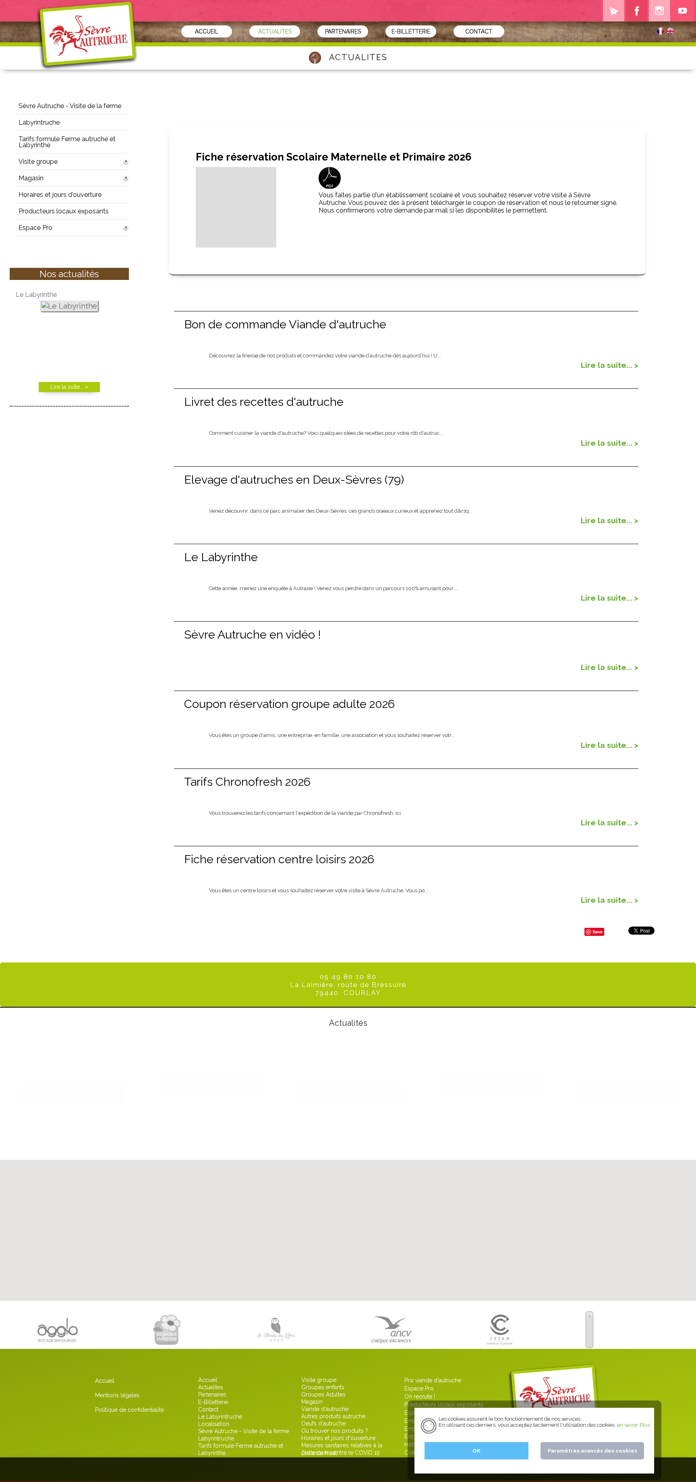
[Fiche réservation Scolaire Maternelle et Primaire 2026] (236, 244)
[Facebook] (636, 10)
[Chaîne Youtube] (682, 10)
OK (476, 1451)
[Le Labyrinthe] (69, 306)
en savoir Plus (633, 1425)
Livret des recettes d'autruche (264, 402)
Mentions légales (117, 1395)
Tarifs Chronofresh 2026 (247, 782)
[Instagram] (659, 10)
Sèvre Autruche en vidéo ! (252, 634)
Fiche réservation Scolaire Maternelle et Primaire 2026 (72, 1064)
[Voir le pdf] (330, 185)
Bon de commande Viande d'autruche (285, 324)
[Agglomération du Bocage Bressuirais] (57, 1341)
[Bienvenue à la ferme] (166, 1341)
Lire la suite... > (609, 365)
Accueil (104, 1381)
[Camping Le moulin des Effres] (276, 1341)
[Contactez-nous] (613, 10)
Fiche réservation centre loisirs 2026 (279, 859)
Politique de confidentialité (129, 1410)
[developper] (125, 162)
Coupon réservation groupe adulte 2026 (289, 704)
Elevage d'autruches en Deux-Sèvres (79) (294, 479)
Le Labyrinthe (221, 557)
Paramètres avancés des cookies (592, 1451)
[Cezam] (499, 1341)
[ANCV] (391, 1341)
